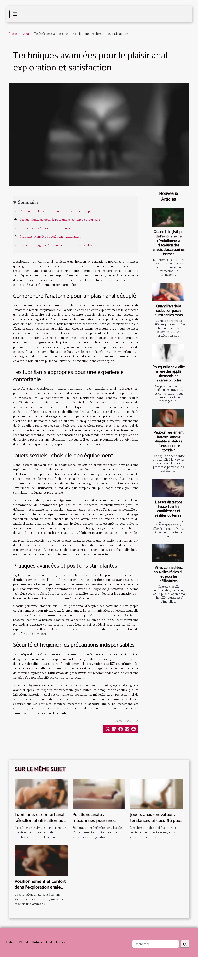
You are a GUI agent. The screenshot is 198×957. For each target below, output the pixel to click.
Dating (10, 942)
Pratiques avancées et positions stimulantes (50, 236)
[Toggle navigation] (14, 14)
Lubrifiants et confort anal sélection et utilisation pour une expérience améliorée (41, 820)
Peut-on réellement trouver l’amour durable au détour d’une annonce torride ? (168, 441)
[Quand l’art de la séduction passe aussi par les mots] (168, 292)
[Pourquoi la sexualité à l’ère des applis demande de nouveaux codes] (168, 353)
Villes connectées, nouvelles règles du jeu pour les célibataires (168, 574)
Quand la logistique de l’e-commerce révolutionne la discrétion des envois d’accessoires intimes (169, 243)
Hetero (37, 942)
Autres (60, 942)
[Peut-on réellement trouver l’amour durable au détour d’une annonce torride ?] (168, 418)
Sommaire (28, 202)
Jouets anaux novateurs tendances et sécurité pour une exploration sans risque (156, 823)
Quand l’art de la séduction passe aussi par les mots (169, 310)
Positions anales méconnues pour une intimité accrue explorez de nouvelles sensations (99, 823)
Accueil (14, 33)
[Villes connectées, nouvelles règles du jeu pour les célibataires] (168, 553)
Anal (26, 33)
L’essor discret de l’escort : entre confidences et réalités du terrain (168, 509)
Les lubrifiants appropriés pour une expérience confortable (60, 219)
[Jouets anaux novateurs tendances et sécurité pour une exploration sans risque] (156, 793)
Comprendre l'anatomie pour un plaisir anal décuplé (56, 211)
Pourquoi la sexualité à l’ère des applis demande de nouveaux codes (169, 373)
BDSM (23, 942)
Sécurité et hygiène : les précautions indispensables (56, 245)
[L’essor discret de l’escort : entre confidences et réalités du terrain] (168, 488)
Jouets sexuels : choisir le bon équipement (49, 228)
